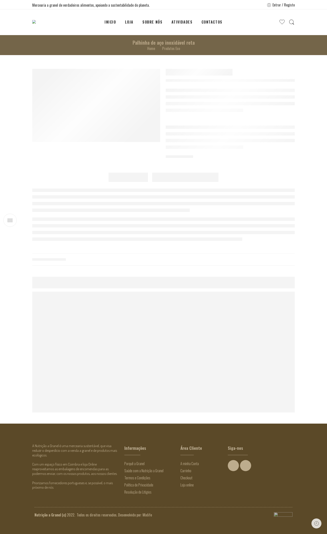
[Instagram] (245, 465)
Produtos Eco (171, 48)
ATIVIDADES (182, 22)
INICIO (110, 22)
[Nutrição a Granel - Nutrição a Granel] (46, 22)
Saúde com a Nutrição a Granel (144, 470)
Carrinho (185, 470)
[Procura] (292, 22)
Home (151, 48)
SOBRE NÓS (152, 22)
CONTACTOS (212, 22)
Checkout (186, 477)
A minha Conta (189, 463)
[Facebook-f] (233, 465)
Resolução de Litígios (137, 492)
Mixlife (147, 515)
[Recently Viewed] (316, 523)
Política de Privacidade (138, 485)
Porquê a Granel (134, 463)
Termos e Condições (137, 477)
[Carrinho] (273, 22)
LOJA (129, 22)
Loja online (187, 485)
